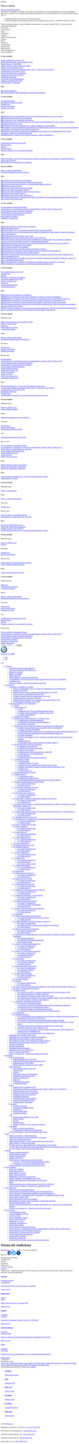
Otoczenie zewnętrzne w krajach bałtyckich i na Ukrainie (27, 1137)
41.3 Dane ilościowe (24, 949)
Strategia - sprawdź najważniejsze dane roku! (27, 1165)
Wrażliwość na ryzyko (16, 1221)
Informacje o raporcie (16, 672)
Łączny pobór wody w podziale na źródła (16, 188)
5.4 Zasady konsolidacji (25, 735)
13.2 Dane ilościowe (24, 802)
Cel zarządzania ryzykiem (17, 1212)
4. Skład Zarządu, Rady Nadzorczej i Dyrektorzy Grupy (31, 718)
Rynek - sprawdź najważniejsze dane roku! (26, 1149)
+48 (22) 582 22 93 (33, 1427)
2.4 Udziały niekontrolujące (26, 715)
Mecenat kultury (6, 149)
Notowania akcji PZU (16, 1171)
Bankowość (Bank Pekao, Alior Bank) (13, 73)
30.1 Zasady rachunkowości (26, 880)
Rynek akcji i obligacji (16, 1169)
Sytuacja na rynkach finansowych (12, 525)
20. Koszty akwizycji (20, 832)
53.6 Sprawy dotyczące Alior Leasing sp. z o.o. (32, 1028)
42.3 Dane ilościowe (24, 957)
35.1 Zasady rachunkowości (26, 910)
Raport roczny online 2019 (9, 1363)
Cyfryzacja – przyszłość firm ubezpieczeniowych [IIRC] (31, 1162)
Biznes (11, 1085)
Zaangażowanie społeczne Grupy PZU (13, 143)
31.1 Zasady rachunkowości (26, 886)
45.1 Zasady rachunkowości (26, 975)
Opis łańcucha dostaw (10, 228)
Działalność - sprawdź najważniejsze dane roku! (28, 1132)
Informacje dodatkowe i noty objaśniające (22, 703)
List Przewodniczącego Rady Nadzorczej (22, 670)
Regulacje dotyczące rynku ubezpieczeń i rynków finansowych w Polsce (32, 1145)
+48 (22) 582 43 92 (26, 1438)
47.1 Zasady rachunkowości (26, 983)
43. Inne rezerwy (18, 959)
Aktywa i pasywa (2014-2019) (19, 1052)
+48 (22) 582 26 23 (30, 1431)
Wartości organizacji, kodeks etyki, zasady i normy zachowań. (23, 238)
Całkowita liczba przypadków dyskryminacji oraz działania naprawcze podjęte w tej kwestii (33, 262)
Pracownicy (13, 1104)
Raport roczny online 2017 (45, 1363)
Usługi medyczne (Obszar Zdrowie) (12, 79)
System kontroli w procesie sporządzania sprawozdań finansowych (30, 1191)
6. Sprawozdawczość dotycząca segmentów (27, 744)
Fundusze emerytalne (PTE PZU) (12, 81)
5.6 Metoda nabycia (23, 741)
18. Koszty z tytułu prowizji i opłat (24, 825)
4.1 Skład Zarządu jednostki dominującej (30, 720)
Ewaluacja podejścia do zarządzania (14, 247)
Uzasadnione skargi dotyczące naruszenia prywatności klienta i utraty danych (28, 310)
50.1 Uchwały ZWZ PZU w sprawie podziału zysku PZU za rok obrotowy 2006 (43, 992)
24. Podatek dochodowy (21, 847)
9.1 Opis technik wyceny (25, 776)
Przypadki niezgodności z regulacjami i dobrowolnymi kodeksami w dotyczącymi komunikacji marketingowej (39, 308)
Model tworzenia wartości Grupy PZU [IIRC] (16, 66)
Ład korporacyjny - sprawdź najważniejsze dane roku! (30, 1208)
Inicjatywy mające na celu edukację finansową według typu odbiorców (27, 135)
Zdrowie (3, 147)
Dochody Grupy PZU (20, 690)
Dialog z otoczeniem (7, 372)
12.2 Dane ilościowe (24, 797)
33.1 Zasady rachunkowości (26, 897)
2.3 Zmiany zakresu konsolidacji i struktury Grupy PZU (35, 713)
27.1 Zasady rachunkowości (26, 867)
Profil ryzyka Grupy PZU (9, 376)
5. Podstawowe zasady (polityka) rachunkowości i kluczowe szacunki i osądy (38, 726)
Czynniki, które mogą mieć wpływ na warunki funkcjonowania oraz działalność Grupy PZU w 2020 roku (43, 1147)
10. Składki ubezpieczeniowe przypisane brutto (28, 782)
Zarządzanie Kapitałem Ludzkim (11, 102)
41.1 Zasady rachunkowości (26, 946)
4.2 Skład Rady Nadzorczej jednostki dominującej (33, 722)
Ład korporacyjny (11, 1188)
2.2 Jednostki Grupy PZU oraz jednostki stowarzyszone (35, 711)
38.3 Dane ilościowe (24, 927)
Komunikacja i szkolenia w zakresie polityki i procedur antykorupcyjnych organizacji (30, 251)
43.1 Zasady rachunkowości (26, 960)
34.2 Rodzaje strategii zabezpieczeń (28, 905)
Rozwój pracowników (8, 106)
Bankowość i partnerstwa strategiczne (13, 277)
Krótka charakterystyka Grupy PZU (12, 60)
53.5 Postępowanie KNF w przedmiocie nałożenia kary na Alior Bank (40, 1026)
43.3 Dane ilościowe (24, 964)
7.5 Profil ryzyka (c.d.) (24, 771)
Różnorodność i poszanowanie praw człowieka (16, 213)
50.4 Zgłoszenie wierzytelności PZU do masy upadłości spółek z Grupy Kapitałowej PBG (46, 998)
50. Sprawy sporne (19, 990)
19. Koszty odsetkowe (20, 826)
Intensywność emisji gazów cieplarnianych (17, 195)
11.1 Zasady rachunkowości (26, 789)
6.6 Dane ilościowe (23, 756)
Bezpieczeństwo (6, 145)
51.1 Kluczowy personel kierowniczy (29, 1003)
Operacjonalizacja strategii (17, 1154)
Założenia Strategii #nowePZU (19, 1152)
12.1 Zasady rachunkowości (26, 795)
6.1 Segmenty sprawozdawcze (27, 746)
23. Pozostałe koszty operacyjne (23, 845)
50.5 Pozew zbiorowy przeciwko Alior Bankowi (33, 1000)
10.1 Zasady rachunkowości (26, 784)
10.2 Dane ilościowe (24, 785)
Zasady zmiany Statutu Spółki (18, 1197)
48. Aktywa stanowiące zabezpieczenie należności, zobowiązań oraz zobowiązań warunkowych (44, 987)
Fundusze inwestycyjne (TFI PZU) (12, 75)
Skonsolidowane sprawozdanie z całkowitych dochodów (27, 1037)
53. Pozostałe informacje (21, 1014)
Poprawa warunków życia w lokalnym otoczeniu (17, 150)
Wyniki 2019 (9, 685)
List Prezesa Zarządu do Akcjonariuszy (21, 668)
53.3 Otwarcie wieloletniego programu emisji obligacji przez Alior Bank (40, 1020)
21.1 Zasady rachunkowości (26, 839)
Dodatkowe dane (14, 681)
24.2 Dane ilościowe (24, 851)
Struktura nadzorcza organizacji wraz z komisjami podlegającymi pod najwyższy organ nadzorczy (35, 243)
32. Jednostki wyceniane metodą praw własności (29, 890)
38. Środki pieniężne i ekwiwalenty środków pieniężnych (31, 921)
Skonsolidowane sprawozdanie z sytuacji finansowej (26, 1039)
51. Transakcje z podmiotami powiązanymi (27, 1001)
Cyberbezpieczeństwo (8, 287)
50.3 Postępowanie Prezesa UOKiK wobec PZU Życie (35, 996)
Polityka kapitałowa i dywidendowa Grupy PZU (25, 1178)
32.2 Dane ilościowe (24, 893)
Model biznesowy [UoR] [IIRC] (11, 64)
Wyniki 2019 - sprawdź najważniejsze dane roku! (28, 1054)
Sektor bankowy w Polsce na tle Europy (14, 465)
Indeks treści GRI (14, 676)
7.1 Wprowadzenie (23, 761)
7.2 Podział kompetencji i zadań (27, 763)
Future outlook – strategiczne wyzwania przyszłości (26, 1160)
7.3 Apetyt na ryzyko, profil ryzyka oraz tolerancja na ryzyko (37, 765)
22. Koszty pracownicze (21, 843)
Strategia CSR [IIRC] (16, 1158)
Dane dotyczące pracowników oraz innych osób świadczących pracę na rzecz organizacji (32, 116)
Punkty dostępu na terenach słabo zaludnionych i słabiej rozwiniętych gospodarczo (31, 297)
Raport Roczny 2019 (7, 1250)
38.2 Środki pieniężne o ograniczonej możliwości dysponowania (38, 925)
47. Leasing (17, 981)
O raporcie (8, 666)
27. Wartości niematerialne (21, 865)
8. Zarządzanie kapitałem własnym (24, 772)
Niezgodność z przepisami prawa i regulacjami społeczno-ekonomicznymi (27, 264)
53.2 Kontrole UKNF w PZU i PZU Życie (31, 1018)
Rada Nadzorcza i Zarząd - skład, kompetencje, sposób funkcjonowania (32, 1201)
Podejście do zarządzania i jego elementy (16, 118)
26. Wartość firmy (19, 858)
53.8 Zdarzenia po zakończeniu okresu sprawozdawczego (36, 1033)
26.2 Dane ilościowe (24, 862)
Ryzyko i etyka (10, 1210)
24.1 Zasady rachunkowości (26, 849)
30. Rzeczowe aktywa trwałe (22, 879)
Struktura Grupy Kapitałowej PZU (12, 68)
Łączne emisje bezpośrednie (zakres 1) (15, 190)
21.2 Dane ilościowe (24, 841)
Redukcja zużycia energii (11, 186)
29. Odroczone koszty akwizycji (23, 873)
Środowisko (13, 1126)
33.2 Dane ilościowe (24, 899)
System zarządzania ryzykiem (18, 1214)
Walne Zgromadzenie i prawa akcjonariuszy (23, 1199)
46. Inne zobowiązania (20, 979)
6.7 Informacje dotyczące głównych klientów (32, 757)
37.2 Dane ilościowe (24, 919)
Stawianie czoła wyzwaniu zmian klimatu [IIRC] (29, 1163)
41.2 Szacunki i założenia (25, 947)
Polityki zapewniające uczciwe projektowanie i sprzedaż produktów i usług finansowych (33, 300)
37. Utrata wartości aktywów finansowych (27, 916)
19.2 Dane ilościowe (24, 830)
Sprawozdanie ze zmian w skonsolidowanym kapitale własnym (29, 1041)
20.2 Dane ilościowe (24, 836)
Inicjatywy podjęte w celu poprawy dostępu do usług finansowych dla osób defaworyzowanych (35, 299)
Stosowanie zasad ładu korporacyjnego (21, 1190)
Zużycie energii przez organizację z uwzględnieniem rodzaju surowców (26, 184)
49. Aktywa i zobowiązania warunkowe (26, 988)
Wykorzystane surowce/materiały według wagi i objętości (21, 182)
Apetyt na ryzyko (6, 374)
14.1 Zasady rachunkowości (26, 808)
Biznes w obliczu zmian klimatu (11, 170)
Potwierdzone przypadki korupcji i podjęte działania (20, 252)
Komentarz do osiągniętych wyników (21, 687)
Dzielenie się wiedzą (7, 108)
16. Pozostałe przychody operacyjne (25, 817)
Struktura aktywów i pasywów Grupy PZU (27, 698)
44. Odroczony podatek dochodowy (25, 966)
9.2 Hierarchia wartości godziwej (28, 778)
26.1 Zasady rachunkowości (26, 860)
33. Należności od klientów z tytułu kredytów (28, 895)
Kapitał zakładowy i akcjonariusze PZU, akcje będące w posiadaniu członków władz (36, 1195)
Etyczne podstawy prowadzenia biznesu (14, 207)
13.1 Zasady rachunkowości (26, 800)
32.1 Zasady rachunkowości (26, 892)
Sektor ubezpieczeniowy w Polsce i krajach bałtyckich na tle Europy (23, 386)
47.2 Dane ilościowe (24, 985)
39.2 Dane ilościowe (24, 933)
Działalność (9, 1055)
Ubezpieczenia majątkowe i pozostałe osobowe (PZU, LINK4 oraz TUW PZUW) (27, 69)
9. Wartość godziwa (19, 774)
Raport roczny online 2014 (22, 1365)
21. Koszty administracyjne (22, 838)
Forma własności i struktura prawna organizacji (18, 226)
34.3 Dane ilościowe (24, 906)
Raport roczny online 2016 (63, 1363)
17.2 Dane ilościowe (24, 823)
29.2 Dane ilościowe (24, 877)
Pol (6, 659)
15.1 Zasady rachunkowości (26, 813)
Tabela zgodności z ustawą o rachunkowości (23, 677)
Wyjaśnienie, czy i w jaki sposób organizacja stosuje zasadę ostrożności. (26, 230)
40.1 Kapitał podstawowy (25, 938)
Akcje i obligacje (10, 1167)
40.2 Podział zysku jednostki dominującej (30, 940)
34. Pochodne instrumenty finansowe (25, 901)
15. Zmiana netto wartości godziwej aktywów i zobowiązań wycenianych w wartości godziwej (44, 811)
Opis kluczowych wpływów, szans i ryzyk (17, 236)
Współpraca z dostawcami (9, 218)
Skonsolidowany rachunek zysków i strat (22, 1035)
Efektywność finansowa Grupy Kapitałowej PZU (17, 62)
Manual (33, 1367)
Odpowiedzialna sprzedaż (9, 285)
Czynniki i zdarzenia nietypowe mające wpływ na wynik (31, 696)
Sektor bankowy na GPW (9, 478)
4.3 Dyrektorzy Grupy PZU (26, 724)
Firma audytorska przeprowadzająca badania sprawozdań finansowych (32, 1193)
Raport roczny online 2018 (27, 1363)
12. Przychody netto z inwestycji (23, 793)
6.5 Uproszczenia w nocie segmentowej (30, 754)
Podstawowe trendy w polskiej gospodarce (23, 1136)
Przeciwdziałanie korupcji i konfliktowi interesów (17, 211)
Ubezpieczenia (5, 274)
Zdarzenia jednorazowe (16, 1046)
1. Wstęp (16, 705)
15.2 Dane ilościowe (24, 815)
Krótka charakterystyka (16, 1057)
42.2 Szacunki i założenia (25, 955)
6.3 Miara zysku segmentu (25, 750)
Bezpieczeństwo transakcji (9, 216)
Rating (11, 1182)
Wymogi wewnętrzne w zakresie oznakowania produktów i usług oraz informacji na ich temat (33, 302)
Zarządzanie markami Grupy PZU (12, 279)
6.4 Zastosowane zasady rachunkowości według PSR (34, 752)
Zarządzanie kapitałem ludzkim (23, 1108)
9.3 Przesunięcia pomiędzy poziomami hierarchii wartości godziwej (39, 780)
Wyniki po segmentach (16, 1044)
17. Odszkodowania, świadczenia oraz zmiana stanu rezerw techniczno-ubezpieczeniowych (43, 819)
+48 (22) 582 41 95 (21, 1441)
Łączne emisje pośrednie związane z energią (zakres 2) (21, 192)
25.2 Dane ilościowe (24, 856)
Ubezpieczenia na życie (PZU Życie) (13, 71)
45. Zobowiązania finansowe (22, 973)
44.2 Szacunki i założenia (25, 970)
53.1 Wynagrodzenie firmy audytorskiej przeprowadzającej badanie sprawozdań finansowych (47, 1016)
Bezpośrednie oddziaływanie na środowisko (15, 172)
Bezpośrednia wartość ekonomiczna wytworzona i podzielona (23, 93)
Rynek (7, 1134)
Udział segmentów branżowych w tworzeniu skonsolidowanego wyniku (24, 395)
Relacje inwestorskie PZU (17, 1175)
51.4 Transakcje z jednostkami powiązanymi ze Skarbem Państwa (38, 1011)
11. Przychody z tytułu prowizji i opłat (25, 787)
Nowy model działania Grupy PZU (12, 272)
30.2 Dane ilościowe (24, 882)
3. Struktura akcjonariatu (21, 716)
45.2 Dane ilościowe (24, 977)
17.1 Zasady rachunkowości (26, 821)
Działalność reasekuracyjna (10, 378)
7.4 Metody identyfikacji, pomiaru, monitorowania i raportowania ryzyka (41, 767)
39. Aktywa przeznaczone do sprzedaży (26, 929)
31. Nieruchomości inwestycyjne (23, 884)
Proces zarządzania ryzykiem (18, 1217)
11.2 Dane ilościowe (24, 791)
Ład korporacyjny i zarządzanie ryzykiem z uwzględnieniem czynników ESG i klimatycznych (31, 209)
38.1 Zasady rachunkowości (26, 923)
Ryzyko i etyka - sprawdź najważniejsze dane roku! (29, 1240)
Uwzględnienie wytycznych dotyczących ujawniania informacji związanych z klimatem (37, 679)
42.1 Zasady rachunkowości (26, 953)
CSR (10, 1115)
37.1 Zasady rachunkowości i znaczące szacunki (33, 918)
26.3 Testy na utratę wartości (26, 864)
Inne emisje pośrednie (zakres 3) (13, 193)
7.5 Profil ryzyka (22, 769)
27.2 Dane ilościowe (24, 869)
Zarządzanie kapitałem (16, 1225)
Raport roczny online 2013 (40, 1365)
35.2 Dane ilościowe (24, 912)
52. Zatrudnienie (18, 1013)
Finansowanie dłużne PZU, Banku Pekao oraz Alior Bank (28, 1180)
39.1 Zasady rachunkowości (26, 931)
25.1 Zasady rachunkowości (26, 854)
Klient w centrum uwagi (9, 281)
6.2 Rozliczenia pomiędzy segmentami (29, 748)
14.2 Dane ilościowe (24, 810)
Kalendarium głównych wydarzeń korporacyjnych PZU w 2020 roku (31, 1184)
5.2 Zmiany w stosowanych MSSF (28, 730)
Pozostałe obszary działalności (10, 82)
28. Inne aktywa (18, 871)
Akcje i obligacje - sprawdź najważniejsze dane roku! (29, 1186)
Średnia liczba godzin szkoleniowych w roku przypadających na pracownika (28, 126)
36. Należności (18, 914)
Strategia (8, 1150)
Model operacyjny (15, 1067)
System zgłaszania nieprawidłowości (13, 215)
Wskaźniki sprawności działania (19, 1048)
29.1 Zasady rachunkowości (26, 875)
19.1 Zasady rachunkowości (26, 828)
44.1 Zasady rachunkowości (26, 968)
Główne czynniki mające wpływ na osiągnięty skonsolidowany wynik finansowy (39, 689)
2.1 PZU (20, 709)
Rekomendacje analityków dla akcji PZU (22, 1176)
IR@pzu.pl (9, 1424)
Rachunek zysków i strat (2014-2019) (21, 1050)
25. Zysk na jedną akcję (21, 852)
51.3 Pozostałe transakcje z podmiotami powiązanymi (34, 1009)
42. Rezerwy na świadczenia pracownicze (26, 951)
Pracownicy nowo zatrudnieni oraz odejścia (17, 120)
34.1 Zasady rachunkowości (26, 903)
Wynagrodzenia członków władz (19, 1203)
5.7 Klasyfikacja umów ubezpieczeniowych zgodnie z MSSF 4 (37, 743)
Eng (6, 657)
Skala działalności (9, 91)
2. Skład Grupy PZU (20, 707)
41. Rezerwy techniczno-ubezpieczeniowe (27, 944)
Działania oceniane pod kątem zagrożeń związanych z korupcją (23, 249)
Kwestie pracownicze (8, 101)
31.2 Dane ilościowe (24, 888)
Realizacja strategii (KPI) (17, 1156)
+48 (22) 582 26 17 (29, 1434)
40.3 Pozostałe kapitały (24, 942)
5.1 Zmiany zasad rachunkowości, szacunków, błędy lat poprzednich (39, 728)
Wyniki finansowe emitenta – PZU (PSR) (26, 702)
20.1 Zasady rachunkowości (26, 834)
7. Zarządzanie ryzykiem (21, 759)
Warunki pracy (5, 104)
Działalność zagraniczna (9, 77)
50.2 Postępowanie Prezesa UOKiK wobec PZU (33, 994)
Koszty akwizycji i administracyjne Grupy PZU (28, 694)
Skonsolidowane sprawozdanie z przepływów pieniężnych (28, 1042)
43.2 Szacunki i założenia (25, 962)
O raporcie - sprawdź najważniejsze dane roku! (27, 683)
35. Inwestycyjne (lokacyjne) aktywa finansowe (28, 908)
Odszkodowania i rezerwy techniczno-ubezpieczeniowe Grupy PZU (35, 692)
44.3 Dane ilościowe (24, 972)
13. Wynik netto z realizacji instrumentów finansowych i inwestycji (35, 798)
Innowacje (4, 283)
